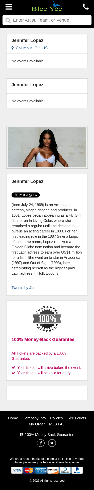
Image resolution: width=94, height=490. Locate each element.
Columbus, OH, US (31, 48)
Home (13, 418)
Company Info (34, 418)
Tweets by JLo (23, 287)
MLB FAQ (57, 424)
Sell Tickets (76, 418)
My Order (37, 424)
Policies (56, 418)
